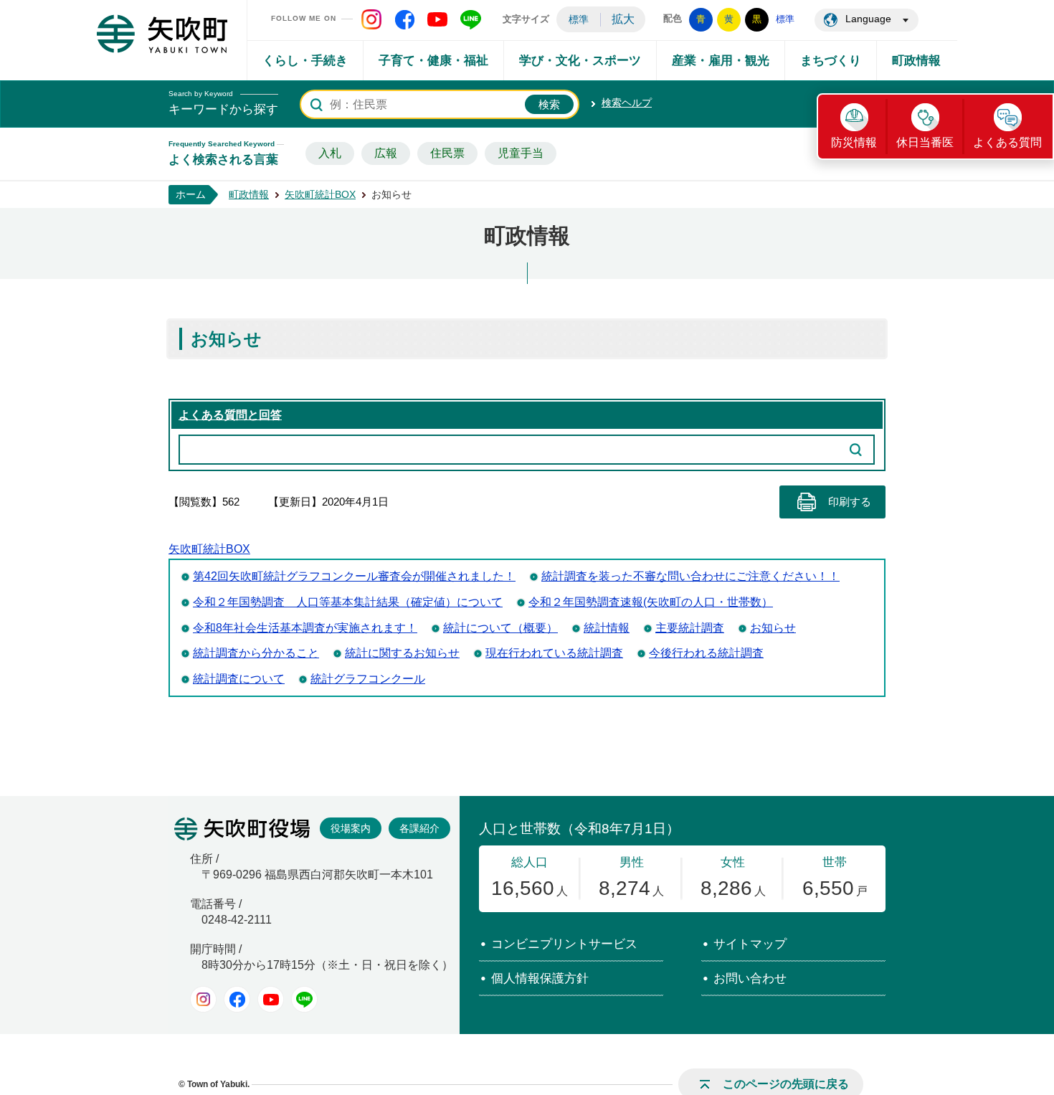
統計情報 (607, 628)
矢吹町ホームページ (162, 33)
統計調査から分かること (256, 653)
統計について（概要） (500, 628)
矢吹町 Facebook (404, 19)
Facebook (237, 999)
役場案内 (351, 828)
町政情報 (916, 60)
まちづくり (830, 60)
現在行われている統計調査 (554, 653)
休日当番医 (925, 142)
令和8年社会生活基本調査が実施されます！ (305, 628)
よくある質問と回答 (230, 415)
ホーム (191, 194)
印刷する (849, 502)
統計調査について (239, 679)
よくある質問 (1007, 142)
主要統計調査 (689, 628)
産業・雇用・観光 (720, 60)
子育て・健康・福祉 (433, 60)
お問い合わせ (750, 978)
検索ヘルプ (627, 102)
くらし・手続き (305, 60)
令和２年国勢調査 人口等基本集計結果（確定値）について (348, 602)
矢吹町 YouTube (437, 19)
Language (868, 18)
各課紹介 (419, 828)
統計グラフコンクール (367, 679)
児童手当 (520, 153)
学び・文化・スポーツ (580, 60)
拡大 (623, 19)
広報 (385, 153)
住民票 (447, 153)
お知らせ (773, 628)
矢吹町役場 (242, 828)
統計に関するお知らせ (402, 653)
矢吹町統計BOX (320, 194)
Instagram (203, 999)
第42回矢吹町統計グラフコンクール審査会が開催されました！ (354, 576)
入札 (329, 153)
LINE (304, 999)
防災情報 (854, 142)
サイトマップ (750, 944)
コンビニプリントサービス (564, 944)
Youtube (270, 999)
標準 (579, 19)
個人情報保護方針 (540, 978)
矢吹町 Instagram (371, 19)
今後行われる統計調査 (706, 653)
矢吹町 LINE (470, 19)
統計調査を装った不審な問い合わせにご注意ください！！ (690, 576)
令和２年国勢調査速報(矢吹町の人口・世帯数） (650, 602)
